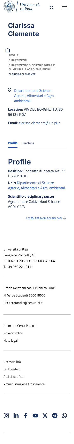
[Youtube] (35, 415)
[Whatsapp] (64, 415)
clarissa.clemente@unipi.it (39, 123)
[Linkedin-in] (16, 415)
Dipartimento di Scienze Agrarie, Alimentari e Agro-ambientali (32, 67)
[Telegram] (55, 415)
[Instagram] (6, 415)
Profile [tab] (12, 142)
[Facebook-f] (26, 415)
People (13, 55)
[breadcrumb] (8, 50)
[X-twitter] (45, 415)
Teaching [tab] (28, 143)
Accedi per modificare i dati (44, 218)
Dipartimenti (18, 60)
